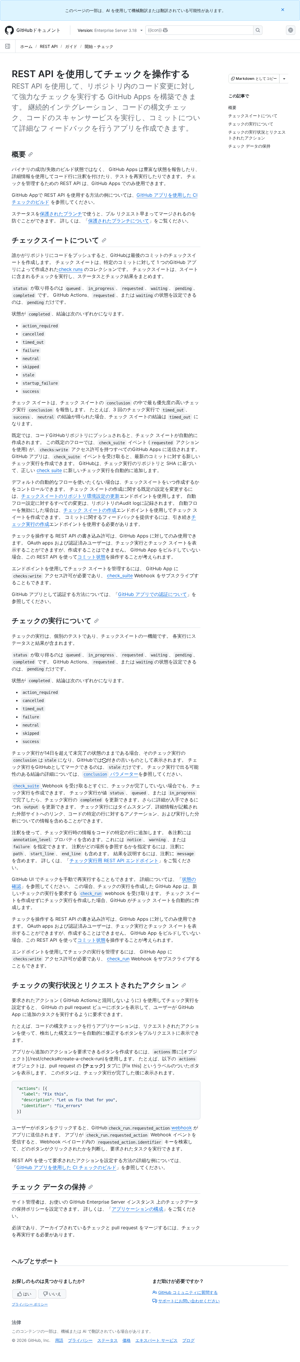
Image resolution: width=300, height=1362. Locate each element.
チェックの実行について (52, 620)
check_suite (120, 575)
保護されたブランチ (61, 214)
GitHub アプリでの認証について (152, 594)
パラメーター (110, 774)
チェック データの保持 (49, 1187)
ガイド (71, 46)
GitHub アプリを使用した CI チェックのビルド (66, 1167)
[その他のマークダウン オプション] (284, 78)
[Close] (283, 9)
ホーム (26, 46)
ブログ (188, 1340)
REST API (49, 46)
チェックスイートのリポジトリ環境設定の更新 (70, 496)
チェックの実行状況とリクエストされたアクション (95, 985)
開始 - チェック (99, 46)
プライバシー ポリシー (30, 1304)
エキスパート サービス (156, 1340)
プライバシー (80, 1340)
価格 (126, 1340)
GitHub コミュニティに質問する (188, 1292)
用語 (59, 1340)
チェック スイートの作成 (89, 510)
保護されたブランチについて (118, 221)
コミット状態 (91, 557)
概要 (19, 154)
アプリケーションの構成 (137, 1209)
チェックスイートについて (55, 240)
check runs (71, 269)
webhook (181, 1128)
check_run (118, 959)
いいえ (55, 1293)
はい (27, 1293)
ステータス (107, 1340)
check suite (49, 470)
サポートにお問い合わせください (189, 1300)
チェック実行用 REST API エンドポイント (113, 860)
